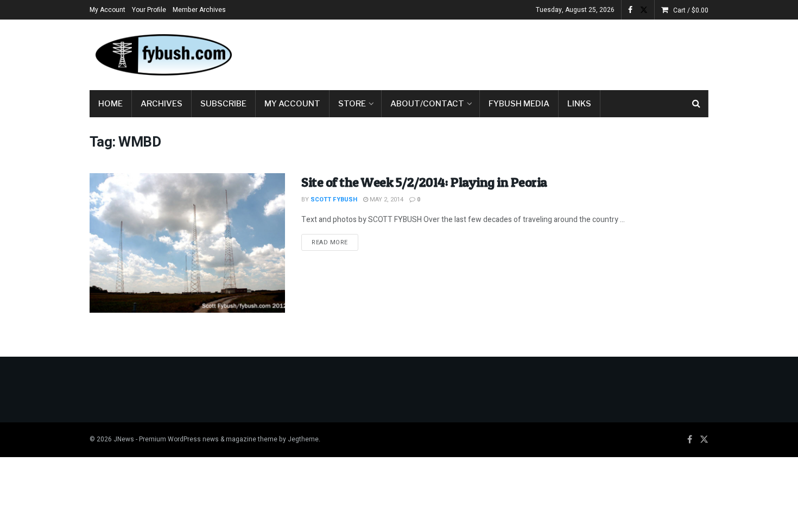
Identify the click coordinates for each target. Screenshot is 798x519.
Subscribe (223, 104)
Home (110, 104)
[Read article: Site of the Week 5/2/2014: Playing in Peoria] (187, 243)
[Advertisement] (510, 52)
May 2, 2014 (385, 199)
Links (579, 104)
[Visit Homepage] (163, 55)
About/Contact (427, 104)
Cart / (690, 10)
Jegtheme (303, 439)
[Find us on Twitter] (644, 10)
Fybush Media (519, 104)
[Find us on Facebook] (630, 10)
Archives (161, 104)
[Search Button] (696, 103)
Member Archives (199, 10)
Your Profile (149, 10)
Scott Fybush (334, 199)
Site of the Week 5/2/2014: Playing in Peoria (424, 182)
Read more (335, 242)
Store (352, 104)
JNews (123, 439)
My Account (107, 10)
